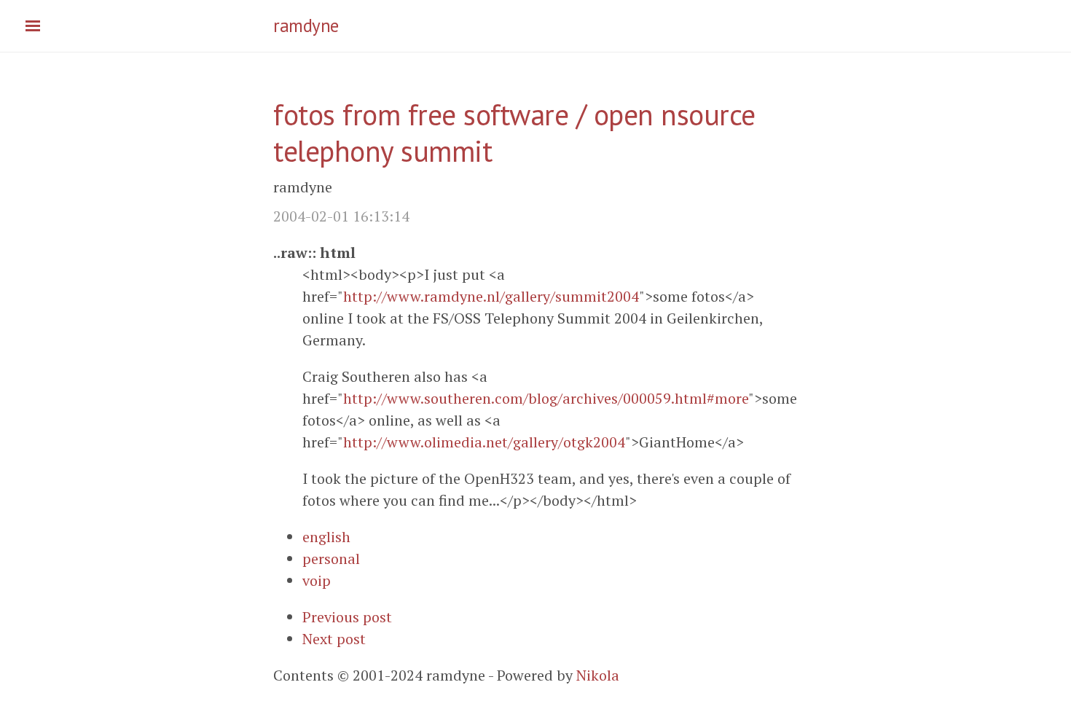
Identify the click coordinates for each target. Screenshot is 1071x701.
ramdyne (306, 25)
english (326, 537)
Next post (334, 639)
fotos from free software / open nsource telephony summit (514, 132)
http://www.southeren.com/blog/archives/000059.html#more (545, 398)
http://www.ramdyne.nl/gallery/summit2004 (491, 296)
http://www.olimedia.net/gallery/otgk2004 (484, 442)
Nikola (597, 675)
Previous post (347, 617)
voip (316, 580)
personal (331, 558)
